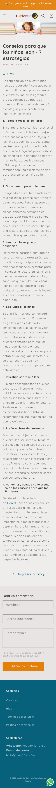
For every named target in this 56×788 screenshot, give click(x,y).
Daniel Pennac (17, 503)
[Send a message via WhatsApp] (50, 782)
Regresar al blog (30, 574)
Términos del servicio (20, 716)
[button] (5, 16)
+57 (25, 745)
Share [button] (10, 73)
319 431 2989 (36, 745)
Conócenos (13, 700)
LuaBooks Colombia (25, 778)
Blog (9, 708)
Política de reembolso (20, 724)
